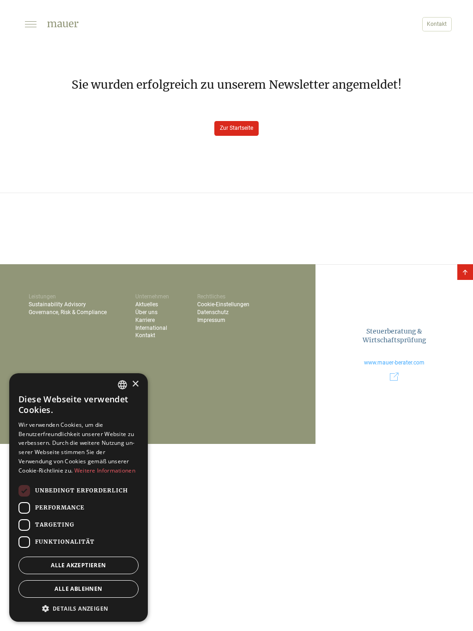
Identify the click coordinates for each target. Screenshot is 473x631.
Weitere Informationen (104, 470)
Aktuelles (146, 304)
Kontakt (437, 24)
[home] (63, 24)
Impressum (211, 320)
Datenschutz (213, 312)
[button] (30, 24)
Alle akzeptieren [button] (78, 565)
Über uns (146, 312)
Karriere (145, 320)
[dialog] (78, 497)
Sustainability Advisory (57, 304)
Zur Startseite (236, 128)
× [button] (135, 384)
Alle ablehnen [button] (78, 589)
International (151, 328)
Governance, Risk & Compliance (68, 312)
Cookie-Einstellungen (223, 304)
